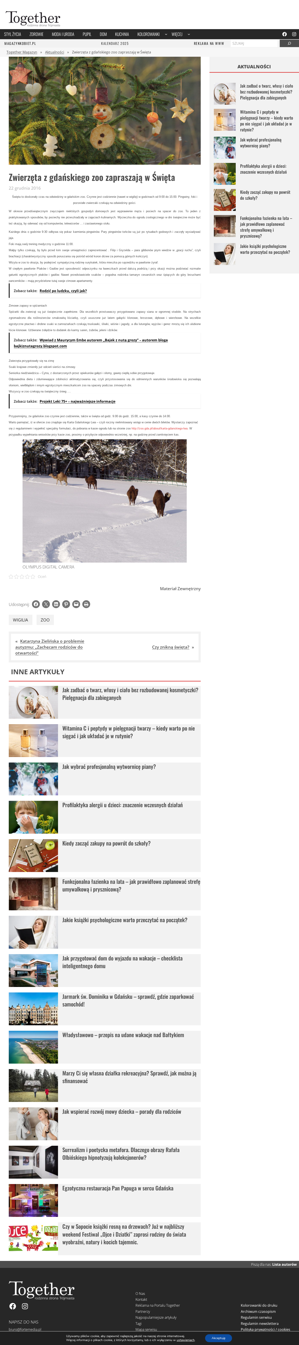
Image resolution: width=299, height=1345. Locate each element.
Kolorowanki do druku (259, 1305)
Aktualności (54, 52)
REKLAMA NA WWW (209, 43)
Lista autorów (284, 1264)
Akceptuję (218, 1338)
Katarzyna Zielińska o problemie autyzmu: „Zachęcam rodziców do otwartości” (49, 647)
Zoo (45, 620)
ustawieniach (186, 1340)
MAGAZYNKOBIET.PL (20, 43)
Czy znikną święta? (170, 647)
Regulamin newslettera (260, 1323)
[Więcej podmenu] (189, 34)
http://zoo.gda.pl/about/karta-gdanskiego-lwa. (160, 428)
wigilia (20, 620)
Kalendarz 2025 (115, 43)
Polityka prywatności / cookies (265, 1329)
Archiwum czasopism (258, 1311)
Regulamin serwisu (256, 1317)
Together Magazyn (22, 52)
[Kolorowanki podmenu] (166, 34)
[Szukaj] (289, 43)
